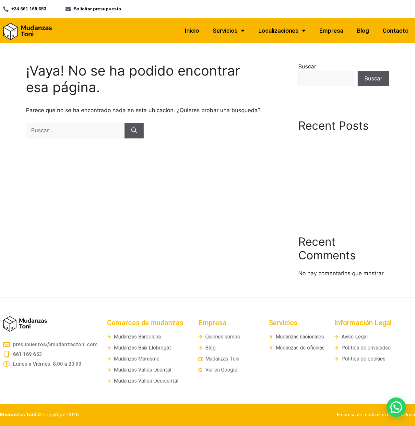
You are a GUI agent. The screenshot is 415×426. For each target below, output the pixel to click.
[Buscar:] (75, 130)
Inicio (192, 30)
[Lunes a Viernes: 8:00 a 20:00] (6, 364)
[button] (396, 407)
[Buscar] (134, 130)
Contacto (396, 30)
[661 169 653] (6, 354)
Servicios (225, 30)
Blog (363, 30)
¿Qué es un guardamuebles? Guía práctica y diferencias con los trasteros (342, 178)
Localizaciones (278, 30)
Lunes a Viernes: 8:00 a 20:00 (47, 364)
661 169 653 (27, 354)
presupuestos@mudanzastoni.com (55, 344)
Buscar (307, 66)
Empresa (331, 30)
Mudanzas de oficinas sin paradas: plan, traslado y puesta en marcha (340, 150)
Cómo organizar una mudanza (337, 198)
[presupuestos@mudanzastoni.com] (6, 344)
